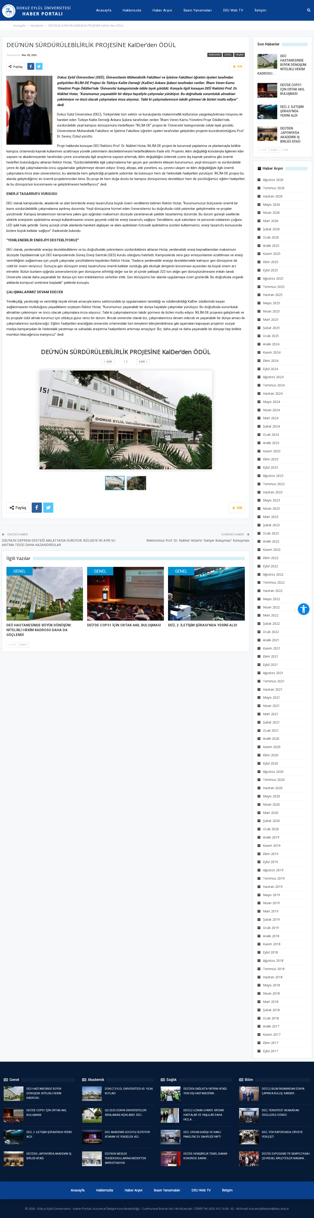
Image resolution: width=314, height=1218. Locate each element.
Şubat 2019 (271, 919)
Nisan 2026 (271, 212)
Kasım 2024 (271, 352)
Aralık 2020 (271, 738)
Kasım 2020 (271, 747)
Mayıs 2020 (271, 796)
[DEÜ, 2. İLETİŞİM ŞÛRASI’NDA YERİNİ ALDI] (206, 594)
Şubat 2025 (271, 328)
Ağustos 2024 (273, 377)
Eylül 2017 (270, 1051)
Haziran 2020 (273, 788)
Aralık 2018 (271, 936)
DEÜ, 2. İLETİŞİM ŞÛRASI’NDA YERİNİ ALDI (292, 111)
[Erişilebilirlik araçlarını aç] (303, 609)
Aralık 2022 (271, 541)
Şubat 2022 (271, 623)
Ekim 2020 (270, 755)
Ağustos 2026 (273, 179)
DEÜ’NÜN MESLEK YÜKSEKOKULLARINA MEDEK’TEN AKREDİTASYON (125, 1158)
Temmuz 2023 (274, 484)
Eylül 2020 (270, 763)
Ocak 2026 (271, 237)
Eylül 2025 (270, 270)
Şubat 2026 (271, 229)
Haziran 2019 (273, 886)
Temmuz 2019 (274, 878)
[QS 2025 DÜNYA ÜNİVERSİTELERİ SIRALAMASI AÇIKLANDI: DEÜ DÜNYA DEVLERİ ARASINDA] (92, 1115)
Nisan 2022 (271, 607)
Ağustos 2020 (273, 771)
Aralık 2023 (271, 443)
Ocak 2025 (271, 336)
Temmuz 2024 (274, 385)
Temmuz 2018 (274, 969)
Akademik (214, 54)
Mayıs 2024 (271, 401)
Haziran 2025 (273, 295)
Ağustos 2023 (273, 475)
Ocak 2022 (271, 632)
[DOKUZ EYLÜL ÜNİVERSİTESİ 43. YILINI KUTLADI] (92, 1093)
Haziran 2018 (273, 977)
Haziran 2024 (273, 393)
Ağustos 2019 (273, 870)
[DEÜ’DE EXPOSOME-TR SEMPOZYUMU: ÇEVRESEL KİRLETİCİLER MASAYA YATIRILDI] (249, 1158)
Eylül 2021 (270, 664)
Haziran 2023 (273, 492)
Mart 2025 (270, 319)
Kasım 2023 (271, 451)
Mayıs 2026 (271, 204)
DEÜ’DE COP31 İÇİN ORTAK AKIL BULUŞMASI (292, 89)
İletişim (260, 10)
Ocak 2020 (271, 829)
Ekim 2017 (270, 1043)
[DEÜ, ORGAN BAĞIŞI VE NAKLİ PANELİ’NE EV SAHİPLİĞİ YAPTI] (170, 1137)
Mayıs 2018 (271, 985)
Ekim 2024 (270, 360)
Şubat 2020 (271, 821)
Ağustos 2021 (273, 673)
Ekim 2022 (270, 558)
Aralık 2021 (271, 640)
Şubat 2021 (271, 722)
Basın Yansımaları (198, 10)
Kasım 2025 (271, 253)
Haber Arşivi (162, 10)
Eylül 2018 (270, 952)
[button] (136, 483)
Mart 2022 (270, 615)
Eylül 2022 (270, 566)
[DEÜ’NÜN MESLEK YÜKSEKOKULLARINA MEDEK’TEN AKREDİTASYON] (92, 1158)
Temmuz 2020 (274, 779)
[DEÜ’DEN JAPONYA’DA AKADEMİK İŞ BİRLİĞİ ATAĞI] (267, 133)
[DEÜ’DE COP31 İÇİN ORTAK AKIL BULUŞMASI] (125, 594)
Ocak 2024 (271, 434)
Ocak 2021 (271, 730)
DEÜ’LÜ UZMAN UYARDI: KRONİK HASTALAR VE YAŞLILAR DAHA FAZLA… (203, 1115)
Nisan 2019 (271, 903)
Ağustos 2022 (273, 574)
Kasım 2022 (271, 549)
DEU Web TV (233, 10)
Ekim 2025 (270, 262)
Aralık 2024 (271, 344)
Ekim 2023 (270, 459)
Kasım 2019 (271, 845)
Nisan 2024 (271, 410)
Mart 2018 (270, 1001)
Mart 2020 (270, 812)
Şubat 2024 (271, 426)
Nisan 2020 (271, 804)
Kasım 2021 (271, 648)
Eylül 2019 (270, 862)
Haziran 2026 (273, 196)
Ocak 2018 (271, 1018)
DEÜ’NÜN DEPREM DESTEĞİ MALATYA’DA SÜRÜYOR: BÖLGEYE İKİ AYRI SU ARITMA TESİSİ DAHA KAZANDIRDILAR (58, 542)
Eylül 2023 (270, 467)
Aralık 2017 (271, 1026)
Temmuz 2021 (274, 681)
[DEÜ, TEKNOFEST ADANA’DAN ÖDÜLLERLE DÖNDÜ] (249, 1115)
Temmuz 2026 (274, 188)
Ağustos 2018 (273, 960)
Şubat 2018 (271, 1010)
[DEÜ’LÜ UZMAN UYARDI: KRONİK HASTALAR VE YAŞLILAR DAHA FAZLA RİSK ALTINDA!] (170, 1115)
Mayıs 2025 (271, 303)
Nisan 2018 (271, 993)
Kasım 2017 (271, 1034)
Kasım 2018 (271, 944)
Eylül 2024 (270, 369)
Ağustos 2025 (273, 278)
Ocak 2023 (271, 533)
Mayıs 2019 (271, 895)
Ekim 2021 (270, 656)
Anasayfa (103, 10)
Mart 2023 (270, 517)
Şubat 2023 (271, 525)
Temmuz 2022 (274, 582)
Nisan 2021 (271, 705)
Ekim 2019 (270, 854)
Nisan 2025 (271, 311)
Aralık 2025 (271, 245)
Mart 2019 (270, 911)
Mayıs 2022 (271, 599)
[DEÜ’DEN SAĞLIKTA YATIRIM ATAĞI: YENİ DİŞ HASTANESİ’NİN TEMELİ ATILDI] (170, 1093)
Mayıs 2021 (271, 697)
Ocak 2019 (271, 927)
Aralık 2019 (271, 837)
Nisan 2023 (271, 508)
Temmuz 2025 (274, 286)
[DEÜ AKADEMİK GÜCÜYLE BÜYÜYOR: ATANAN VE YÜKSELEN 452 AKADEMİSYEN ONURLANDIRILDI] (92, 1137)
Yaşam (239, 54)
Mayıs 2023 (271, 500)
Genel (228, 54)
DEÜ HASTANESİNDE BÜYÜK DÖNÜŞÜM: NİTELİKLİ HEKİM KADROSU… (282, 64)
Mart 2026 (270, 221)
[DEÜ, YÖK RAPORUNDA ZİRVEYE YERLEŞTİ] (249, 1137)
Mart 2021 (270, 714)
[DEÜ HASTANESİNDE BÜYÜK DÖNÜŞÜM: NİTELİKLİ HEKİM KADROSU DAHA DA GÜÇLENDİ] (44, 594)
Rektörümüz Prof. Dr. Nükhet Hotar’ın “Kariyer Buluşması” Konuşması (197, 540)
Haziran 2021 (273, 689)
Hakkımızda (132, 10)
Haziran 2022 (273, 590)
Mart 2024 (270, 418)
